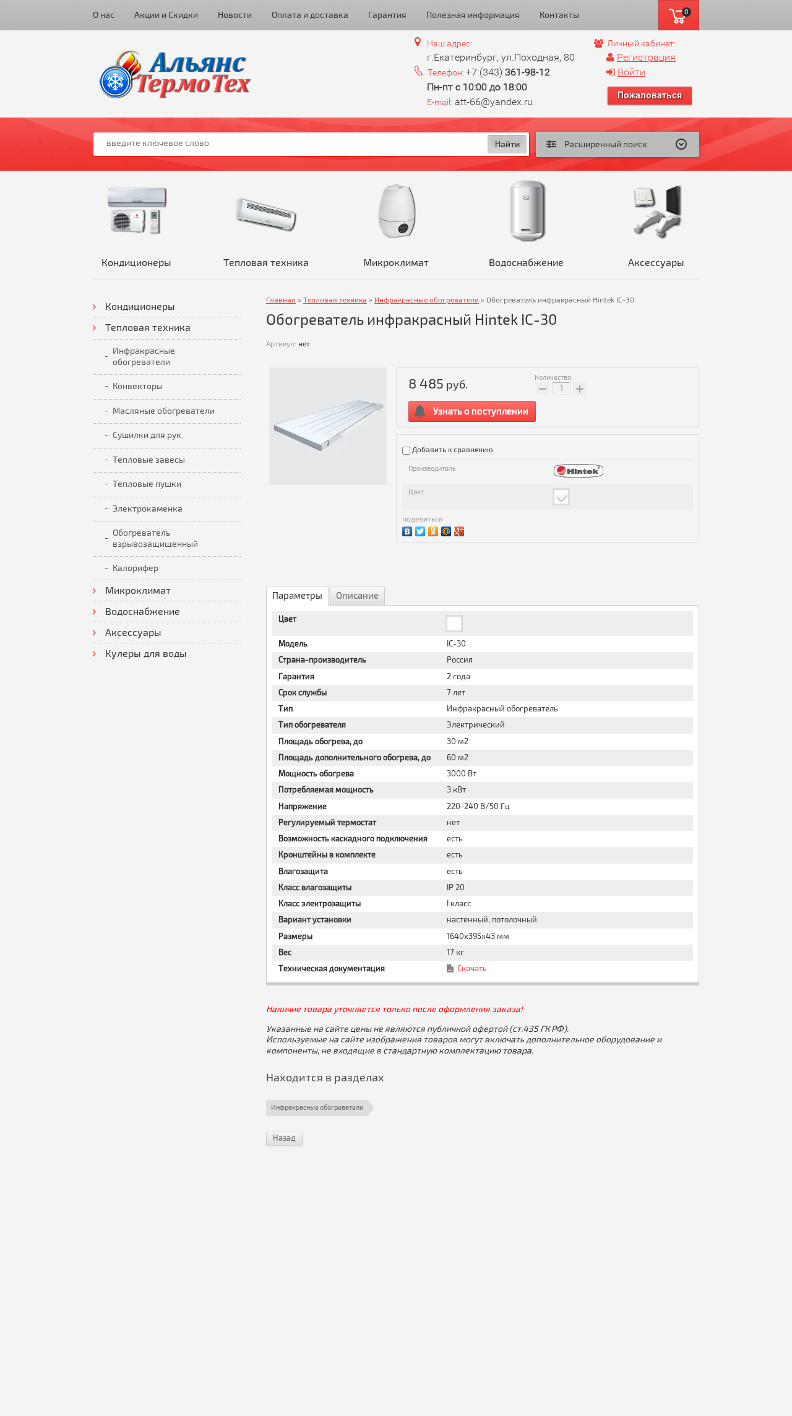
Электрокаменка (148, 509)
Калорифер (135, 568)
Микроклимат (396, 263)
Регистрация (646, 57)
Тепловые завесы (149, 460)
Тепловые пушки (147, 484)
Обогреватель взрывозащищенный (155, 538)
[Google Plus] (460, 529)
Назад (284, 1138)
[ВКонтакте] (408, 529)
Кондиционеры (136, 263)
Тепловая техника (266, 263)
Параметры (297, 595)
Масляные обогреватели (164, 411)
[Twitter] (421, 529)
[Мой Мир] (447, 529)
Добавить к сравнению (451, 450)
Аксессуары (656, 263)
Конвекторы (138, 386)
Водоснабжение (526, 263)
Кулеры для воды (146, 654)
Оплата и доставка (310, 15)
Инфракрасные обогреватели (144, 356)
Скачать (472, 969)
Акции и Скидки (166, 15)
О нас (103, 15)
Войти (631, 72)
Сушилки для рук (147, 435)
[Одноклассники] (434, 529)
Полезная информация (473, 15)
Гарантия (387, 15)
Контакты (559, 15)
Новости (235, 15)
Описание (357, 595)
